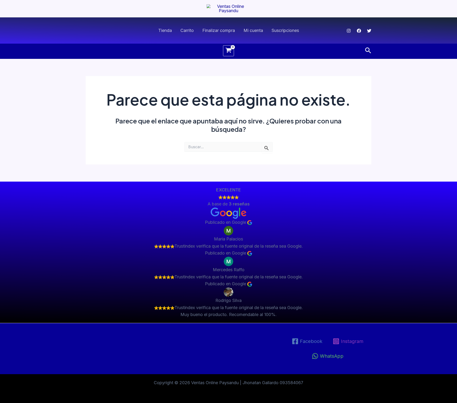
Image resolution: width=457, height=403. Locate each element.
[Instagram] (349, 31)
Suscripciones (285, 30)
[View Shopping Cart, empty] (228, 50)
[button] (368, 50)
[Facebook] (359, 31)
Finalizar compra (218, 30)
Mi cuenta (253, 30)
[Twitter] (369, 31)
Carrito (187, 30)
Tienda (165, 30)
